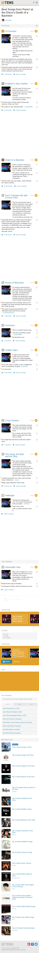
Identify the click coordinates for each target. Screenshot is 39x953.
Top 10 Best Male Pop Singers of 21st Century (23, 886)
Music (11, 6)
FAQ (18, 948)
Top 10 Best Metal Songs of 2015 (22, 875)
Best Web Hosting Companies (12, 733)
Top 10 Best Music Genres (21, 863)
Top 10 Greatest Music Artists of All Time (23, 788)
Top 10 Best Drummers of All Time (22, 831)
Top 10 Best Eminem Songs (22, 852)
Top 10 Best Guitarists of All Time (22, 799)
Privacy (8, 948)
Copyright (13, 948)
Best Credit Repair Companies (12, 726)
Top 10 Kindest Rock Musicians (23, 928)
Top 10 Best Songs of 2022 (22, 747)
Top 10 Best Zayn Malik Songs (23, 917)
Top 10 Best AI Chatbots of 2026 (12, 712)
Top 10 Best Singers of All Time (23, 766)
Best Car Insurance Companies (12, 719)
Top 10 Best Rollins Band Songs (23, 906)
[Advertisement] (19, 137)
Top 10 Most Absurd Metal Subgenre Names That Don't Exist (22, 897)
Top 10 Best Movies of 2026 (11, 708)
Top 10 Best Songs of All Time (23, 755)
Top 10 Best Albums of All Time (23, 777)
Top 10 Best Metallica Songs (22, 841)
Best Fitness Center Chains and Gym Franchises (17, 722)
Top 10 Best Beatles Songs (22, 809)
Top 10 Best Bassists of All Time (23, 820)
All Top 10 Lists (5, 6)
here (30, 699)
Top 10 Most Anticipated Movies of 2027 (14, 715)
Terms (3, 948)
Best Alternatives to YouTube (11, 729)
